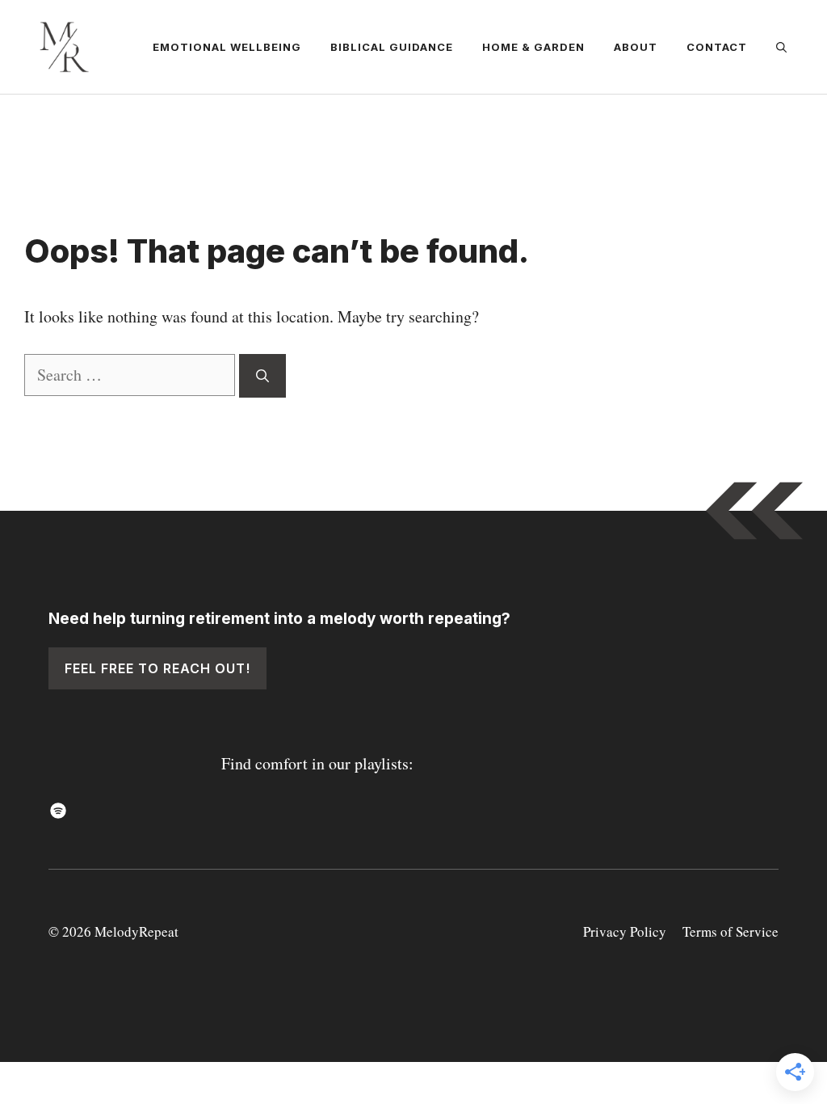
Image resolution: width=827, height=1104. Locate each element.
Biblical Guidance (391, 46)
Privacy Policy (624, 931)
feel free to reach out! (157, 668)
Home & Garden (533, 46)
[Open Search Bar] (781, 47)
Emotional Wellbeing (227, 46)
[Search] (262, 376)
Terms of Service (730, 931)
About (635, 46)
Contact (716, 46)
